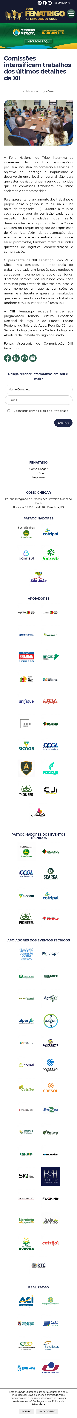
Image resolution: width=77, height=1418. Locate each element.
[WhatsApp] (24, 361)
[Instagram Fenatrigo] (40, 4)
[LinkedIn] (16, 361)
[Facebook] (7, 361)
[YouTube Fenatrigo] (50, 4)
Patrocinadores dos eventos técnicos (38, 836)
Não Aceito (47, 1411)
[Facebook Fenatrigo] (45, 4)
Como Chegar (38, 469)
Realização (38, 1287)
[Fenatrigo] (35, 20)
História (38, 473)
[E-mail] (33, 361)
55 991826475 (62, 2)
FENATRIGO (38, 462)
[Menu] (71, 17)
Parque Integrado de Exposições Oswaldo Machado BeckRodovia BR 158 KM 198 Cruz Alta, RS (38, 503)
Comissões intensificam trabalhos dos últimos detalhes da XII (37, 68)
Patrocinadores (38, 518)
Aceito (26, 1411)
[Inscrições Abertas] (38, 48)
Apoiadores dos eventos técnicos (38, 940)
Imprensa (38, 477)
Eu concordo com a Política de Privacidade (40, 411)
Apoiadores (38, 598)
